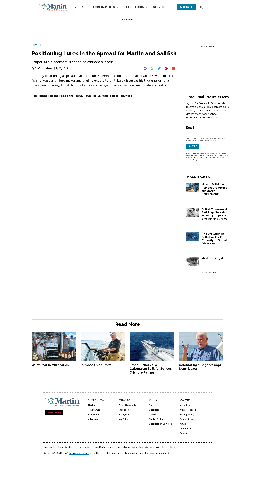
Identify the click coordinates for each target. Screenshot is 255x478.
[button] (186, 7)
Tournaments (104, 7)
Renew (153, 414)
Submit (193, 146)
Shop (151, 405)
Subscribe (154, 410)
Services (160, 7)
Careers (184, 433)
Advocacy (93, 419)
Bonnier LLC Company (79, 452)
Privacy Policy (191, 140)
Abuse (183, 424)
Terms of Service (205, 140)
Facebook (124, 410)
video (128, 95)
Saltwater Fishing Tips (111, 95)
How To (37, 45)
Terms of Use (187, 419)
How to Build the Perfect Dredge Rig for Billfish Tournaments (214, 189)
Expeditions (134, 7)
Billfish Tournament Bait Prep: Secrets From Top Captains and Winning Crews (214, 214)
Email (190, 127)
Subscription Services (160, 424)
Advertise (185, 405)
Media (79, 7)
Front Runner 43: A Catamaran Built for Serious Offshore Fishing (151, 368)
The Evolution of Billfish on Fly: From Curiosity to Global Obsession (214, 238)
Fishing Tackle (73, 95)
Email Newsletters (128, 405)
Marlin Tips (90, 95)
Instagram (124, 414)
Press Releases (188, 410)
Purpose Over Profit (96, 365)
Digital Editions (157, 419)
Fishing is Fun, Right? (215, 258)
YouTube (123, 419)
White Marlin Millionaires (50, 365)
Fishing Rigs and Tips (51, 95)
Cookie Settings (54, 413)
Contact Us (185, 428)
